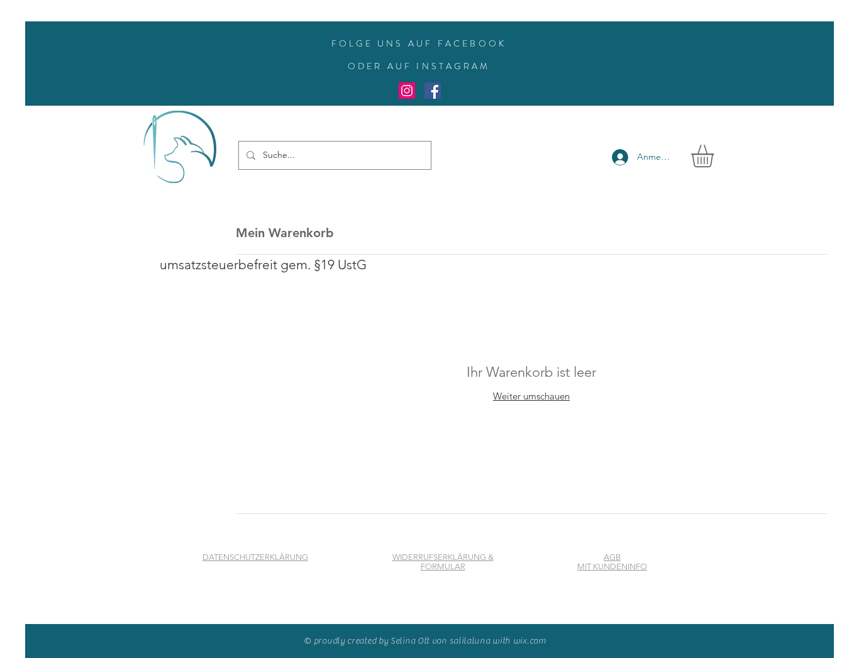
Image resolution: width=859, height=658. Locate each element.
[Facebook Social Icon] (432, 90)
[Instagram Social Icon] (407, 90)
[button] (715, 156)
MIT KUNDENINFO (612, 566)
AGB (612, 557)
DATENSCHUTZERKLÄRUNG (255, 557)
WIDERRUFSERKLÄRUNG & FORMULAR (443, 561)
